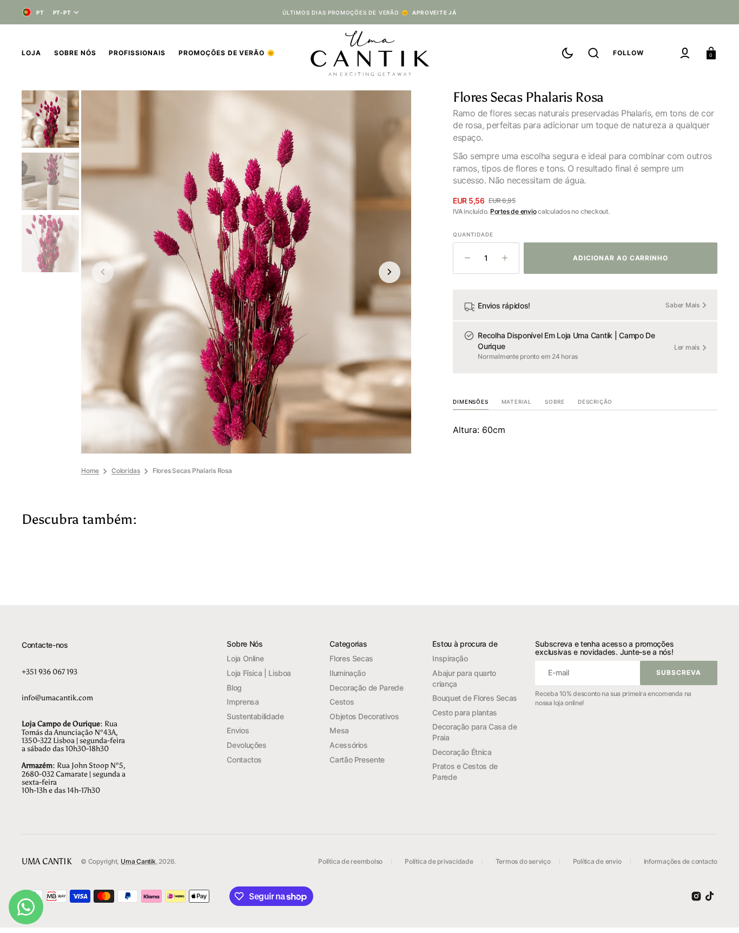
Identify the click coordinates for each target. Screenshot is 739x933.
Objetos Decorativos (364, 716)
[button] (593, 53)
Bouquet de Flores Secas (474, 697)
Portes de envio (513, 211)
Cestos (341, 701)
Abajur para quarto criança (464, 678)
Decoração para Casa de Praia (474, 732)
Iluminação (347, 673)
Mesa (339, 730)
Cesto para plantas (464, 712)
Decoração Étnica (461, 752)
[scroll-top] (716, 910)
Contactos (244, 759)
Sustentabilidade (255, 716)
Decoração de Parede (366, 687)
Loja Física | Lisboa (259, 673)
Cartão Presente (357, 759)
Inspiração (449, 658)
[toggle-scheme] (567, 53)
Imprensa (243, 701)
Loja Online (245, 658)
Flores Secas (351, 658)
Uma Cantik (138, 861)
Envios (238, 730)
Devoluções (246, 745)
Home (90, 470)
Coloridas (125, 470)
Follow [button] (628, 53)
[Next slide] (389, 272)
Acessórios (348, 745)
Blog (234, 687)
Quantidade (473, 234)
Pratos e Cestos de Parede (465, 771)
